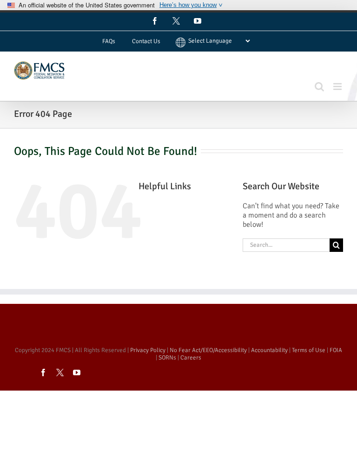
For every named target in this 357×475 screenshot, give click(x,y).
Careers (190, 357)
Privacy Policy (147, 350)
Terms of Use (308, 350)
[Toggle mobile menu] (338, 86)
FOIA (336, 350)
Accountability (269, 350)
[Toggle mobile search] (319, 86)
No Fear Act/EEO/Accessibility (208, 350)
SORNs (167, 357)
